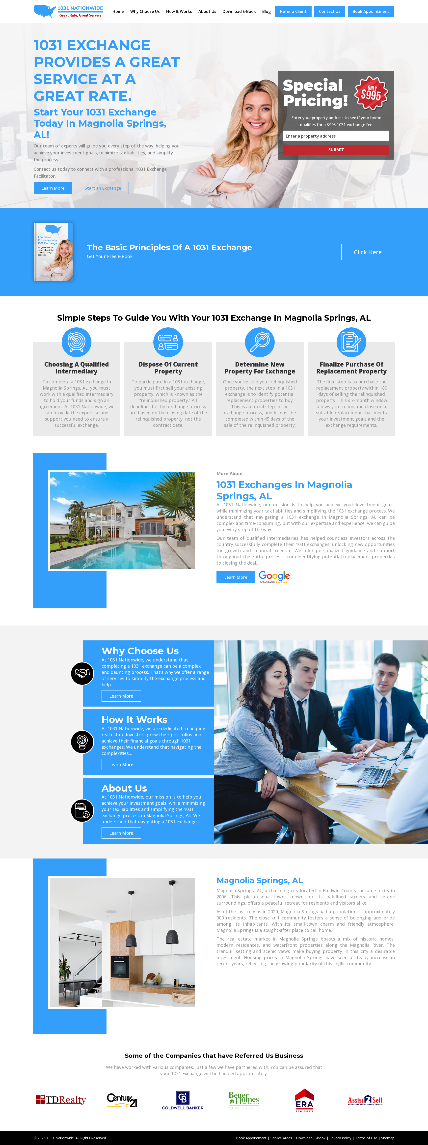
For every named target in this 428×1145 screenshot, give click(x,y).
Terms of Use (366, 1138)
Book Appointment (371, 11)
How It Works (179, 11)
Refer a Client (293, 11)
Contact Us (329, 11)
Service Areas (281, 1138)
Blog (266, 11)
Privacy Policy (340, 1138)
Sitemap (387, 1138)
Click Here (368, 252)
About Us (207, 11)
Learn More (53, 188)
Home (118, 11)
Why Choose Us (145, 11)
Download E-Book (239, 11)
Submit (336, 149)
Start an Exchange (103, 188)
